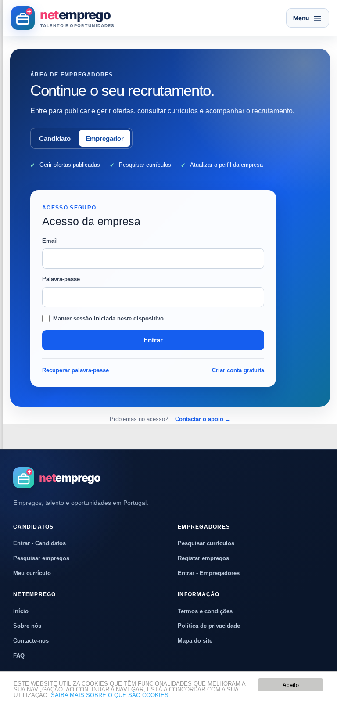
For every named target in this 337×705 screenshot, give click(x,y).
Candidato (55, 138)
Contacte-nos (31, 640)
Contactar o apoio (203, 419)
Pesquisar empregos (41, 558)
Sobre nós (27, 625)
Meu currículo (32, 573)
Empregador (105, 138)
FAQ (19, 655)
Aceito (291, 684)
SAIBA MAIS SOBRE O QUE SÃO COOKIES (109, 695)
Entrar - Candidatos (39, 543)
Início (21, 611)
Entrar (153, 340)
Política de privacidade (209, 625)
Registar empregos (203, 558)
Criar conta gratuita (238, 370)
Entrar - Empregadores (209, 573)
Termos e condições (205, 611)
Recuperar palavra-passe (75, 370)
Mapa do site (195, 640)
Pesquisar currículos (206, 543)
